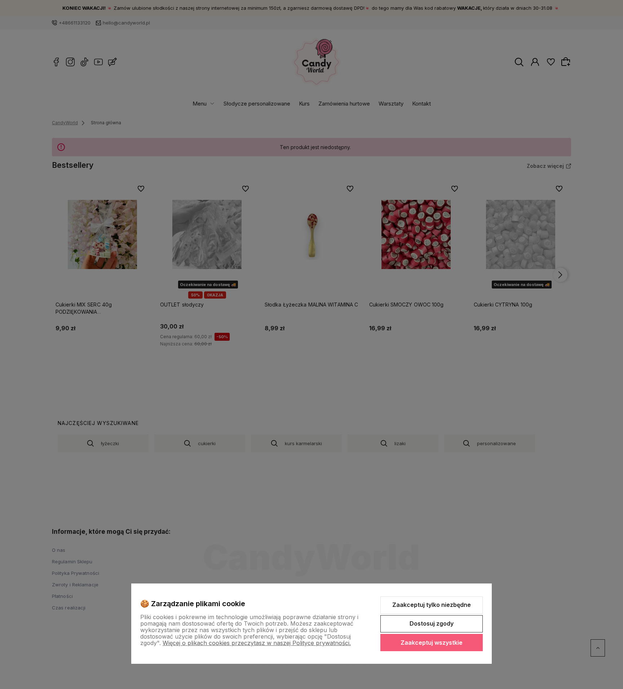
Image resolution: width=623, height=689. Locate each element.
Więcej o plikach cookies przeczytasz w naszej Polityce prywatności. (257, 643)
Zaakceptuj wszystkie (432, 642)
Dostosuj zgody (432, 623)
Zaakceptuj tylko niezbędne (431, 604)
